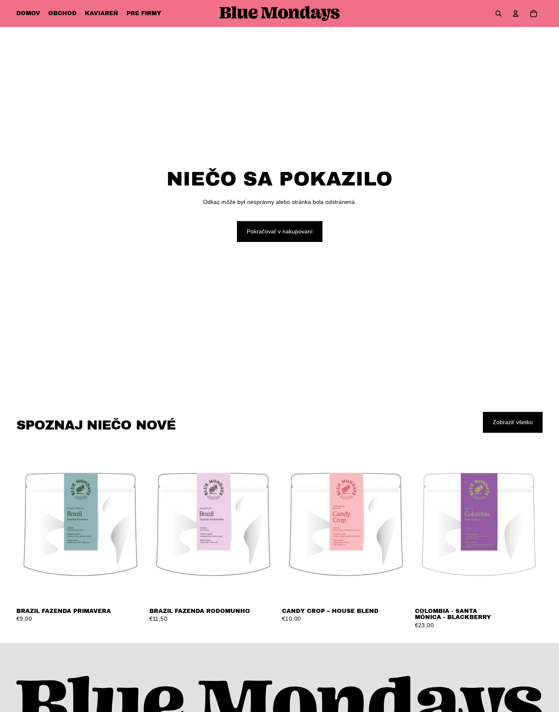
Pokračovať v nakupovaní (280, 231)
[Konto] (516, 14)
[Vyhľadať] (498, 14)
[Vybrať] (131, 590)
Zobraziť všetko (513, 422)
